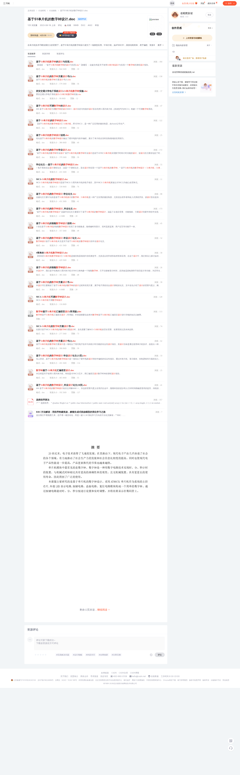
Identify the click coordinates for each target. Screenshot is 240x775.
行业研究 (42, 10)
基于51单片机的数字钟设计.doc (52, 19)
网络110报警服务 (138, 680)
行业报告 (53, 10)
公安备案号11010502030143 (24, 680)
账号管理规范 (183, 680)
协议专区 (104, 676)
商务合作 (84, 676)
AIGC (90, 25)
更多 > (210, 28)
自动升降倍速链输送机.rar (183, 72)
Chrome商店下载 (169, 680)
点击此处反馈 (178, 92)
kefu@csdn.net (139, 676)
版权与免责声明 (195, 680)
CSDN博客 (134, 673)
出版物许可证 (216, 680)
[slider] (40, 654)
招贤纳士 (74, 676)
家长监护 (127, 680)
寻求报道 (94, 676)
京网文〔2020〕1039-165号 (66, 680)
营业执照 (225, 680)
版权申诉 (82, 19)
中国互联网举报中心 (153, 680)
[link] (31, 10)
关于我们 (64, 676)
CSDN (114, 673)
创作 (230, 3)
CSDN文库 (123, 673)
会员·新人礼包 (188, 3)
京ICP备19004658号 (45, 680)
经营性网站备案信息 (86, 680)
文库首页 (31, 10)
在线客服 (155, 676)
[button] (161, 45)
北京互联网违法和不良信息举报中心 (108, 680)
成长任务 (212, 3)
